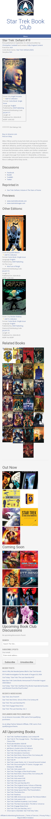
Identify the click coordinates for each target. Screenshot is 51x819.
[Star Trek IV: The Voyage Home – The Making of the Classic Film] (29, 568)
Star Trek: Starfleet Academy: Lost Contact (22, 801)
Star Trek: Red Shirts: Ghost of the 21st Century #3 (20, 700)
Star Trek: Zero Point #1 (10, 697)
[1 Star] (3, 127)
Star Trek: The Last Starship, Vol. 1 (19, 750)
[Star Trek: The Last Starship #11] (29, 623)
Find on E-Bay (7, 136)
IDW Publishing (18, 108)
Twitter (9, 179)
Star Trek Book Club (25, 24)
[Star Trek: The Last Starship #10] (11, 488)
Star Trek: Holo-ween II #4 (16, 799)
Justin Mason (15, 252)
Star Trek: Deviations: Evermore (18, 753)
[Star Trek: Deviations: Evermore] (29, 605)
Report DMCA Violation (25, 818)
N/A (11, 47)
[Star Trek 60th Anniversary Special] (11, 586)
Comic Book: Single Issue (17, 257)
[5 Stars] (8, 127)
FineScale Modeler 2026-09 (16, 744)
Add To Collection (11, 99)
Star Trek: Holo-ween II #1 (16, 769)
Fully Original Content (35, 45)
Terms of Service (32, 815)
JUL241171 (6, 112)
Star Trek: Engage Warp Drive (12, 706)
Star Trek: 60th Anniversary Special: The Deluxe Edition (26, 797)
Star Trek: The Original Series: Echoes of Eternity (24, 785)
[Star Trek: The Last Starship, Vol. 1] (11, 605)
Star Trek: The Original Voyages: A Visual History (24, 787)
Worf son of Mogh (13, 266)
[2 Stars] (4, 127)
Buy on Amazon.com (9, 134)
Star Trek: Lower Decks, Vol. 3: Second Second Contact (26, 762)
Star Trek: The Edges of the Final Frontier (21, 771)
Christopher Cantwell (9, 45)
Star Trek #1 (11, 760)
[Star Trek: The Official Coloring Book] (11, 525)
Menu (25, 36)
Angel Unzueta (16, 96)
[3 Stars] (6, 127)
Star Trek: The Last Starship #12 (13, 703)
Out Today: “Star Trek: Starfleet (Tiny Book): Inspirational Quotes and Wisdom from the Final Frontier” (25, 687)
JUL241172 (5, 271)
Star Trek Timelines (14, 794)
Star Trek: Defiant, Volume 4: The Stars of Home (24, 190)
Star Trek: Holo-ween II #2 (16, 778)
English (13, 106)
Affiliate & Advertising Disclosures (12, 815)
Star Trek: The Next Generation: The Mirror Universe (25, 804)
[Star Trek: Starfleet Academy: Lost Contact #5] (11, 568)
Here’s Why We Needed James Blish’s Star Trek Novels (21, 671)
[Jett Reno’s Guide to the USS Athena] (29, 586)
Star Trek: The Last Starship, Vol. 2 (14, 709)
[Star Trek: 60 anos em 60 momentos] (29, 525)
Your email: (6, 652)
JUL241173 (5, 330)
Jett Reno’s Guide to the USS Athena (20, 748)
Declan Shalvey (16, 316)
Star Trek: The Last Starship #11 (18, 757)
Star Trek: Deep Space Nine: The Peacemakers (23, 790)
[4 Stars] (7, 127)
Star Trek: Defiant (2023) (24, 50)
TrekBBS (10, 177)
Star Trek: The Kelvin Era (15, 792)
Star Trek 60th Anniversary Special (19, 746)
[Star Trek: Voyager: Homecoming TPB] (29, 488)
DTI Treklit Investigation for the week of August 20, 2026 (22, 674)
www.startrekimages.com (16, 203)
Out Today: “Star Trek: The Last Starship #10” (18, 677)
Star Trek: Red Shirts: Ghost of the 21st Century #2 (25, 755)
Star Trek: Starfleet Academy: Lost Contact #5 (23, 737)
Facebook (10, 173)
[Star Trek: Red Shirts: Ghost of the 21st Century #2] (11, 623)
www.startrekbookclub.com (17, 201)
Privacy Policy (44, 815)
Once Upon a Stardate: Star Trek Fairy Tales (22, 811)
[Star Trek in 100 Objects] (11, 507)
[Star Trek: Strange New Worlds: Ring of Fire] (11, 544)
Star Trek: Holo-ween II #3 (16, 781)
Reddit (9, 175)
